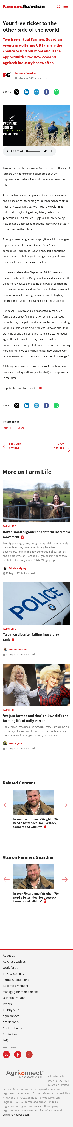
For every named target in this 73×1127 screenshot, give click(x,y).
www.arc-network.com (16, 1115)
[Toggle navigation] (64, 6)
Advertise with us (14, 962)
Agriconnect (11, 1016)
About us (9, 956)
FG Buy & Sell (12, 1010)
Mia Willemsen (18, 649)
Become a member (15, 986)
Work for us (10, 968)
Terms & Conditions (16, 980)
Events (20, 427)
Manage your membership (20, 992)
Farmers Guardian (25, 73)
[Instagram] (29, 1054)
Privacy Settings (13, 974)
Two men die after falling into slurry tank (31, 637)
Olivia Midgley (17, 568)
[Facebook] (17, 1054)
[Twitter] (6, 1054)
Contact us (10, 1034)
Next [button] (65, 805)
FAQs (6, 1040)
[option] (36, 809)
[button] (58, 6)
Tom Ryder (15, 743)
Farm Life (8, 427)
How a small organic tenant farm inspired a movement (36, 534)
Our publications (14, 998)
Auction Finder (12, 1028)
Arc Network (11, 1022)
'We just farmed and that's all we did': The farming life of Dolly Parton (35, 718)
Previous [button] (7, 805)
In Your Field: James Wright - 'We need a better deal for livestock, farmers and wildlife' (36, 823)
